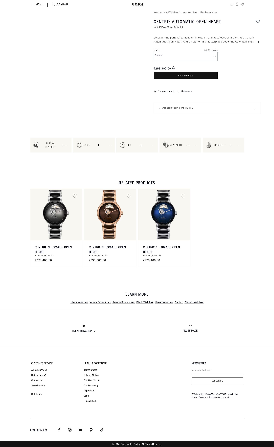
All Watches (172, 12)
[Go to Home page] (137, 4)
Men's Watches (189, 12)
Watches (158, 12)
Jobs (86, 395)
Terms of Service (216, 396)
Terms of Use (90, 369)
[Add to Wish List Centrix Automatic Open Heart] (75, 196)
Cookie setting (91, 385)
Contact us (36, 380)
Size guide (213, 50)
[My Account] (237, 4)
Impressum (89, 390)
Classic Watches (194, 302)
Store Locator (38, 385)
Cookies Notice (92, 380)
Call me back (185, 75)
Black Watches (144, 302)
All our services (39, 369)
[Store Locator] (232, 4)
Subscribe (217, 380)
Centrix (179, 302)
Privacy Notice (91, 375)
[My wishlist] (242, 4)
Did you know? (38, 375)
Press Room (90, 400)
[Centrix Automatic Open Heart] (56, 214)
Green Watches (164, 302)
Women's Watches (100, 302)
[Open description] (258, 42)
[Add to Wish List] (258, 21)
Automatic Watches (123, 302)
